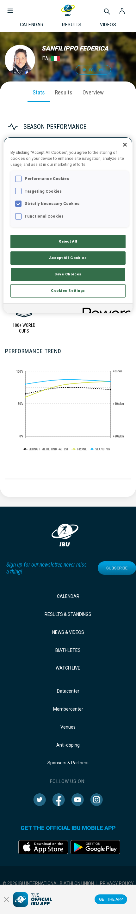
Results (63, 92)
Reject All (68, 241)
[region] (68, 225)
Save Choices (68, 274)
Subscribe (116, 568)
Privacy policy (117, 883)
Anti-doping (68, 745)
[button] (10, 8)
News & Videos (68, 632)
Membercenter (68, 709)
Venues (68, 727)
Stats (39, 92)
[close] (6, 899)
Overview (93, 92)
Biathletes (68, 650)
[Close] (125, 145)
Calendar (68, 596)
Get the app (111, 899)
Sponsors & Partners (68, 762)
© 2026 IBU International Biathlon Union (48, 883)
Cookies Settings (68, 290)
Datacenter (68, 691)
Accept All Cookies (68, 258)
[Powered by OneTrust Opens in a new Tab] (105, 309)
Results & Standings (68, 614)
